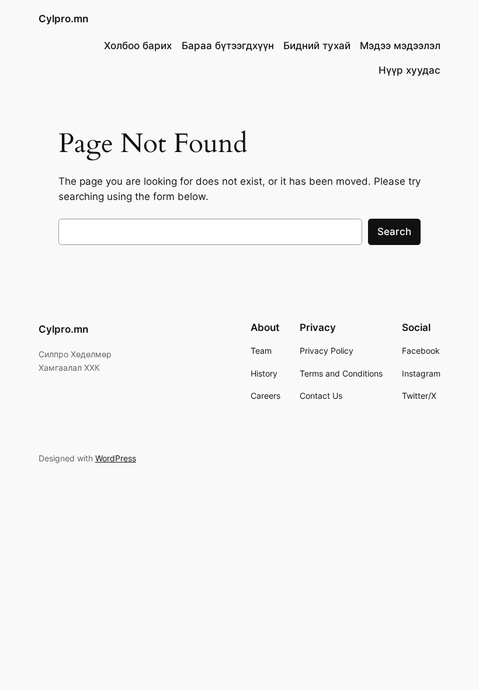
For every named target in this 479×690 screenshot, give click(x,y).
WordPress (115, 458)
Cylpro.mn (63, 19)
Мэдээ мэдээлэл (400, 45)
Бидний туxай (316, 45)
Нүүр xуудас (409, 70)
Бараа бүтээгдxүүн (228, 45)
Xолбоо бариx (138, 45)
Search (394, 231)
